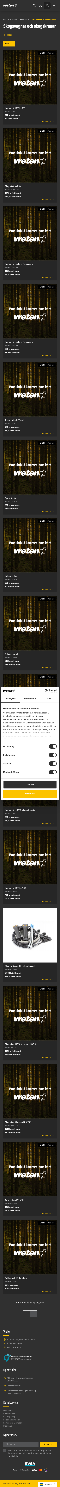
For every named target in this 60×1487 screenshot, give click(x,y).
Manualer (7, 1425)
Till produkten (47, 122)
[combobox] (47, 1484)
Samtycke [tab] (11, 698)
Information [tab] (30, 698)
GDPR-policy (9, 1416)
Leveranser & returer (12, 1422)
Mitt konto (8, 1410)
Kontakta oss (9, 1413)
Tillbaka (9, 34)
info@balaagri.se (14, 1343)
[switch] (53, 755)
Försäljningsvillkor (11, 1419)
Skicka (46, 1444)
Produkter (13, 19)
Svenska (48, 1484)
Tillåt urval (30, 793)
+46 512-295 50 (14, 1347)
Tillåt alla (30, 784)
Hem (5, 19)
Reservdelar (24, 19)
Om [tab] (49, 698)
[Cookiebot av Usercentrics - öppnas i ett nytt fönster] (44, 691)
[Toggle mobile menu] (54, 5)
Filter (7, 43)
